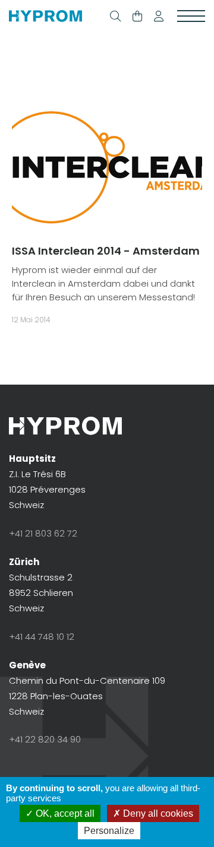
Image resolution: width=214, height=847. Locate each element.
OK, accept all (64, 813)
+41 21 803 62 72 (43, 533)
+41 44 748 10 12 (41, 636)
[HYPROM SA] (45, 16)
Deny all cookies (157, 813)
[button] (158, 16)
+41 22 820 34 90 (45, 739)
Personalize (109, 831)
